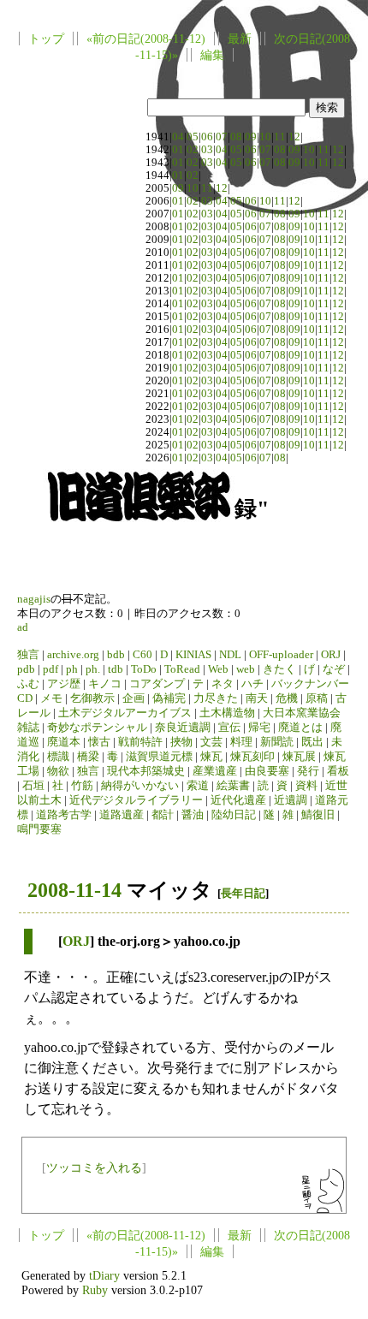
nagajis (33, 599)
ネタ (222, 684)
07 (222, 137)
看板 (338, 771)
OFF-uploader (281, 655)
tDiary (104, 1275)
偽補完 (169, 698)
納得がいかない (140, 786)
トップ (46, 38)
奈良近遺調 (183, 728)
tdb (115, 669)
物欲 (58, 771)
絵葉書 (233, 786)
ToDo (144, 669)
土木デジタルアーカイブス (125, 713)
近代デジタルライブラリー (136, 800)
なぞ (334, 669)
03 (207, 150)
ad (22, 627)
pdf (50, 669)
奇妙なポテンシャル (97, 728)
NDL (230, 655)
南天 (257, 698)
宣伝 (229, 728)
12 (294, 137)
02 (193, 150)
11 (280, 137)
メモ (51, 698)
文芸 (211, 742)
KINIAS (193, 655)
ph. (93, 669)
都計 (162, 815)
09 (251, 137)
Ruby (95, 1290)
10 (265, 137)
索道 (198, 786)
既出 (312, 742)
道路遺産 (121, 815)
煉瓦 (211, 757)
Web (218, 669)
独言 (28, 655)
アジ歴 (63, 684)
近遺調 (290, 800)
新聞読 (277, 742)
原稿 (317, 698)
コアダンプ (157, 684)
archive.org (73, 655)
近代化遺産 (238, 800)
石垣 (33, 786)
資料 (306, 786)
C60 (142, 655)
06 (207, 137)
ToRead (182, 669)
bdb (116, 655)
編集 (212, 55)
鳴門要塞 (39, 829)
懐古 (99, 742)
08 (236, 137)
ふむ (28, 684)
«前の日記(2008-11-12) (145, 38)
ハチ (252, 684)
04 (178, 137)
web (245, 669)
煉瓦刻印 (252, 757)
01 (178, 150)
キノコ (105, 684)
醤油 (192, 815)
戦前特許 (140, 742)
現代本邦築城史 (146, 771)
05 (193, 137)
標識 (58, 757)
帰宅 (259, 728)
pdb (26, 669)
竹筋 (82, 786)
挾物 (181, 742)
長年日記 (243, 893)
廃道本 (63, 742)
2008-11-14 (74, 890)
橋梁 (88, 757)
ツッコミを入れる (94, 1167)
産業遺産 (215, 771)
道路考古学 (64, 815)
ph (72, 669)
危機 (287, 698)
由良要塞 (267, 771)
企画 (133, 698)
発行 (308, 771)
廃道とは (300, 728)
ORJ (331, 655)
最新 (240, 38)
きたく (279, 669)
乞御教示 (92, 698)
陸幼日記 (233, 815)
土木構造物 (227, 713)
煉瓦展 (299, 757)
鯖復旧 (318, 815)
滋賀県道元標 (159, 757)
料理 (241, 742)
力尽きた (215, 698)
